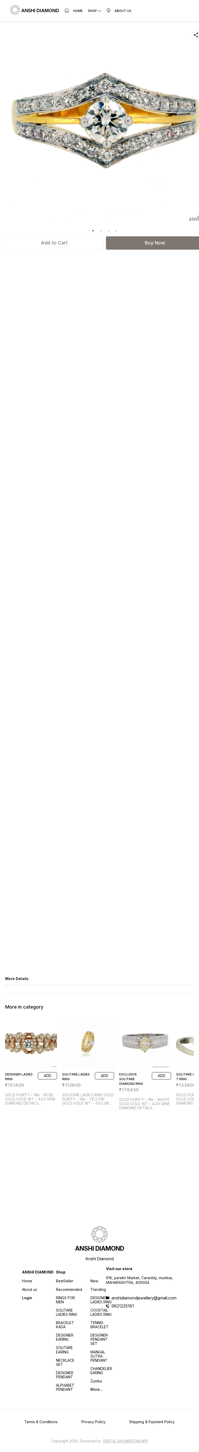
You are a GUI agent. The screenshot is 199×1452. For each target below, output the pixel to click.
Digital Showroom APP (125, 1441)
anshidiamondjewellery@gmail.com (143, 1298)
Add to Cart (54, 242)
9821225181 (122, 1306)
